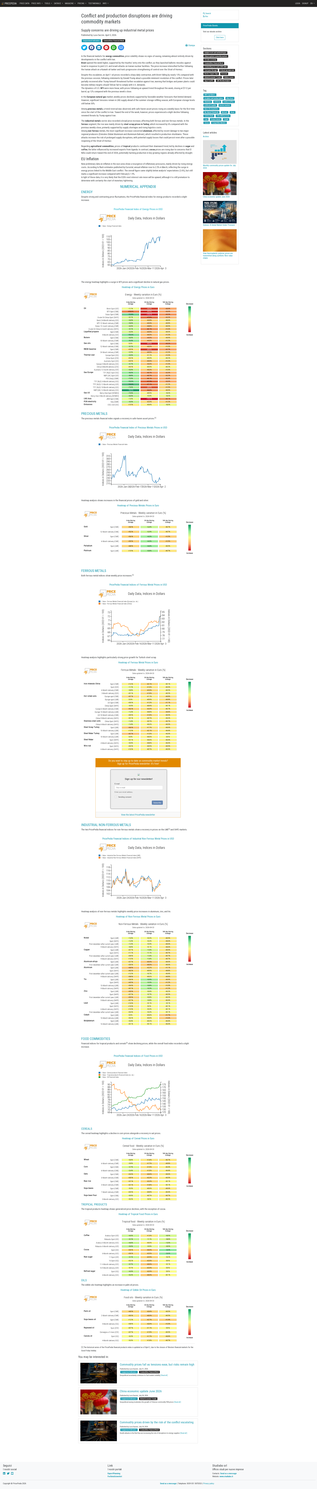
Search (208, 13)
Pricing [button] (81, 3)
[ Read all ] (164, 1375)
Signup (305, 3)
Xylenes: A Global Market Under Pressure (219, 225)
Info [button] (105, 3)
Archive (206, 136)
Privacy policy (208, 1483)
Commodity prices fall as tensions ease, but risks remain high (157, 1364)
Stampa (191, 45)
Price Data (24, 3)
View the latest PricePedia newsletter (138, 814)
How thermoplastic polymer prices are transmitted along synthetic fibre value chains (218, 255)
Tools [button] (48, 3)
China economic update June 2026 (141, 1391)
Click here (220, 37)
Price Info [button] (36, 3)
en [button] (311, 3)
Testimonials (94, 3)
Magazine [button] (69, 3)
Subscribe (157, 802)
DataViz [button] (57, 3)
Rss (206, 16)
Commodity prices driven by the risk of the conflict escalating (157, 1422)
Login (297, 3)
